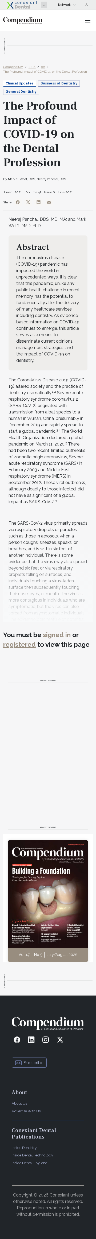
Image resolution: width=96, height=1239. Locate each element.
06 (43, 67)
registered (19, 644)
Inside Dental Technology (32, 1155)
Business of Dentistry (59, 83)
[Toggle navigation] (88, 21)
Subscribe (33, 1062)
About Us (19, 1103)
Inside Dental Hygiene (29, 1163)
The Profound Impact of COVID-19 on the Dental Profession (45, 71)
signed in (57, 635)
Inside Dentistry (24, 1147)
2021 (32, 67)
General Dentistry (21, 92)
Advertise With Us (26, 1111)
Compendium (13, 67)
